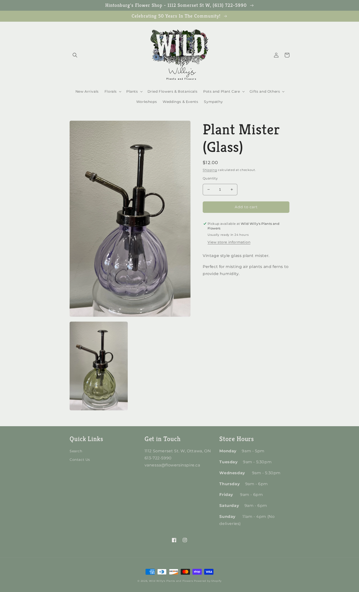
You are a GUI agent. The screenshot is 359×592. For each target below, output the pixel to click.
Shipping (210, 170)
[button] (75, 55)
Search (76, 451)
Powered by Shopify (208, 580)
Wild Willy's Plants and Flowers (171, 580)
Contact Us (80, 459)
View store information (229, 242)
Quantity (210, 178)
